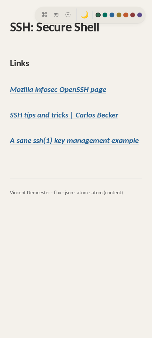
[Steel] (112, 15)
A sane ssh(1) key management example (74, 141)
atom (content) (107, 193)
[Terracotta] (125, 15)
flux (57, 193)
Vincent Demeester (30, 193)
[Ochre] (119, 15)
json (69, 193)
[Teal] (105, 15)
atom (82, 193)
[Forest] (98, 15)
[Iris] (139, 15)
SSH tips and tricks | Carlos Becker (64, 115)
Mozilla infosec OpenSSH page (58, 90)
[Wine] (132, 15)
